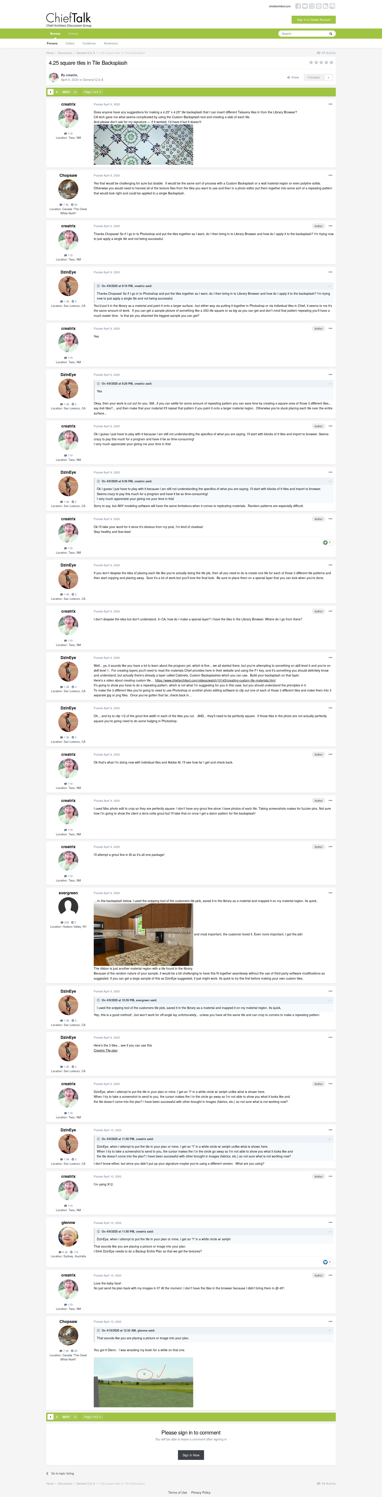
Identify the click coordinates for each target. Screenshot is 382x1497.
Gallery (69, 43)
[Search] (331, 33)
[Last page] (75, 92)
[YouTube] (305, 6)
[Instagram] (312, 6)
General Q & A (93, 79)
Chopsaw (68, 175)
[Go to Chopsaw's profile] (68, 189)
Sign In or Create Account (313, 19)
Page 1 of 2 (91, 92)
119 (70, 133)
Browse (55, 33)
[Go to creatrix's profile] (54, 77)
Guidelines (89, 43)
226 (66, 922)
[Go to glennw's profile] (68, 1237)
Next (66, 92)
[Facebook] (298, 6)
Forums (52, 43)
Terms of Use (177, 1492)
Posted (107, 104)
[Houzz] (325, 6)
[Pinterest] (318, 6)
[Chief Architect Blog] (332, 6)
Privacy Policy (200, 1492)
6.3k (64, 1252)
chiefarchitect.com (280, 6)
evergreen (68, 893)
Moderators (111, 43)
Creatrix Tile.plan (106, 1050)
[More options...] (330, 104)
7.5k (65, 204)
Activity (73, 33)
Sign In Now (191, 1455)
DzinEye (68, 272)
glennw (68, 1222)
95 (75, 204)
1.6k (66, 301)
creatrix (71, 75)
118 (75, 1252)
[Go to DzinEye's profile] (68, 286)
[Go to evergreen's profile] (68, 907)
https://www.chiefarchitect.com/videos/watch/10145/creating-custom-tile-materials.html (215, 680)
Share (294, 77)
